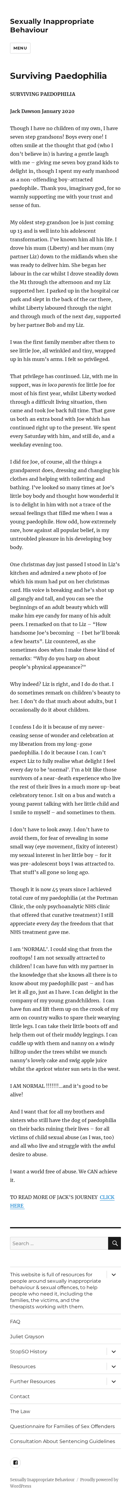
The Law (20, 1411)
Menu (20, 48)
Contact (20, 1396)
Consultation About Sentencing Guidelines (62, 1441)
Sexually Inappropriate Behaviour (42, 1479)
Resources (23, 1366)
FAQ (15, 1322)
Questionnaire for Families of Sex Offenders (62, 1426)
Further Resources (32, 1381)
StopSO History (28, 1351)
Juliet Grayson (27, 1336)
